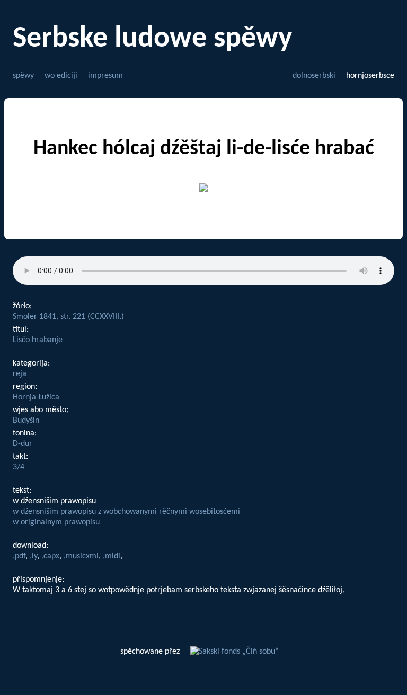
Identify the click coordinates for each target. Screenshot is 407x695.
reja (19, 374)
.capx (50, 556)
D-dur (22, 444)
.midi (111, 556)
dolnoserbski (314, 76)
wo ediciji (61, 76)
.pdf (19, 556)
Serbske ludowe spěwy (153, 39)
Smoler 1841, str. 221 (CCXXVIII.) (68, 317)
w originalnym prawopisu (56, 522)
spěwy (23, 76)
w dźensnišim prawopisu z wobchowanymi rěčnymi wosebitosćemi (126, 511)
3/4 (18, 467)
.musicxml (81, 556)
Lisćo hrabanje (38, 340)
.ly (33, 556)
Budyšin (26, 420)
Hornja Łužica (36, 397)
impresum (105, 76)
